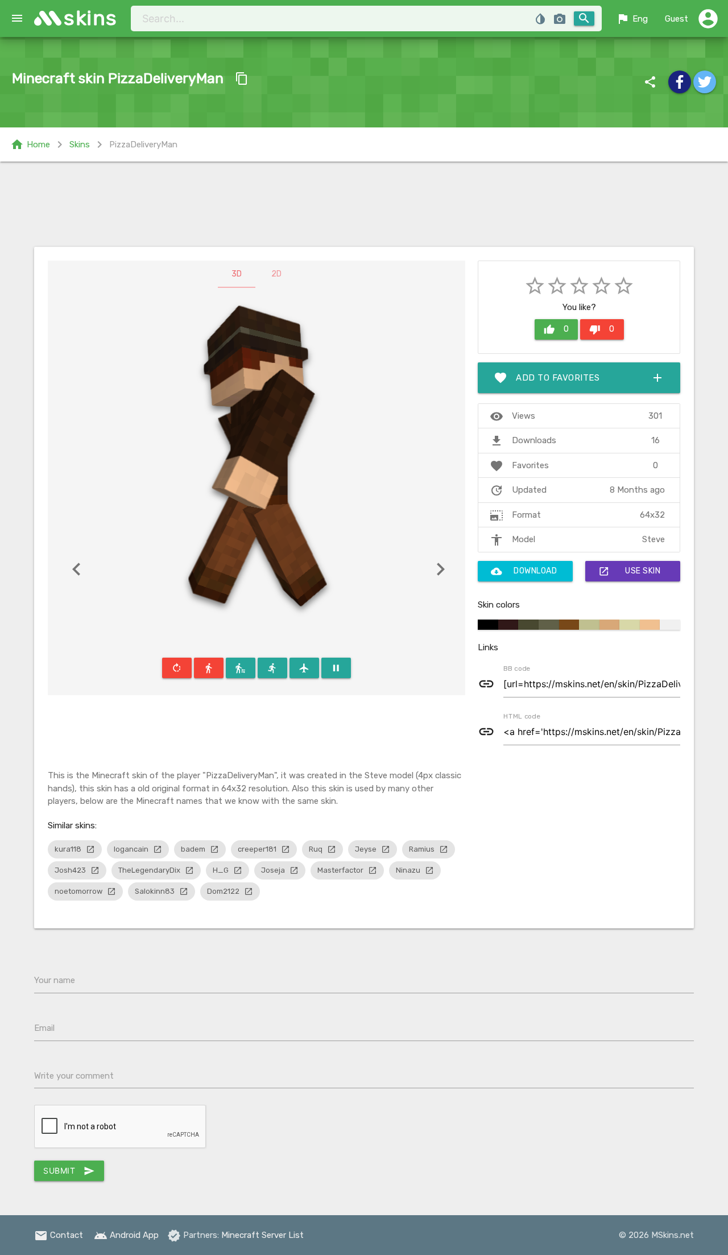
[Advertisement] (364, 204)
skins (91, 18)
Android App (126, 1235)
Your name (54, 980)
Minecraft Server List (262, 1235)
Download (524, 571)
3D (236, 274)
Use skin (629, 571)
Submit (69, 1170)
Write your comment (74, 1076)
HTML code (521, 716)
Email (44, 1028)
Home (30, 144)
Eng (632, 19)
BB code (516, 668)
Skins (79, 144)
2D (276, 274)
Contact (58, 1235)
